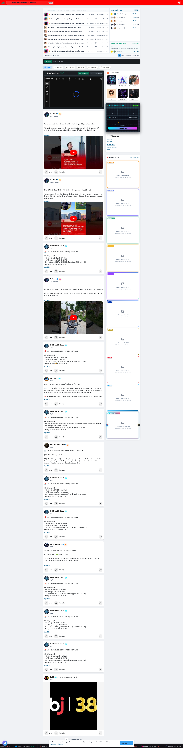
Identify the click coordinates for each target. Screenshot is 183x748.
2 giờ (51, 347)
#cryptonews (111, 144)
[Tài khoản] (179, 2)
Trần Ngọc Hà (120, 21)
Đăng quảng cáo (134, 157)
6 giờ (51, 580)
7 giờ (51, 613)
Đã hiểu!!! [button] (124, 743)
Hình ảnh (71, 67)
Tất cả (48, 67)
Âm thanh (93, 67)
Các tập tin (106, 67)
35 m (51, 182)
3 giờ (51, 414)
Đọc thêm (47, 135)
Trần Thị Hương (121, 14)
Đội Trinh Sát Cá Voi (57, 246)
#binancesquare (112, 147)
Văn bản (59, 67)
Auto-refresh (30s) (126, 55)
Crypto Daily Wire (56, 544)
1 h (51, 248)
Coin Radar (54, 378)
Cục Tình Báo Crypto (57, 445)
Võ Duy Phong (121, 24)
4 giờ (51, 480)
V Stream (53, 114)
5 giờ (51, 513)
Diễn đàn (56, 55)
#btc (108, 149)
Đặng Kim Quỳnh (121, 28)
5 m (51, 116)
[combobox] (30, 3)
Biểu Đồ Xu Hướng (83, 73)
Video (82, 67)
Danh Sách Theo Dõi (96, 73)
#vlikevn (109, 141)
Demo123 (119, 51)
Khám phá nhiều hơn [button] (56, 744)
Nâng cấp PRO (123, 128)
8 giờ (51, 646)
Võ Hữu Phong (121, 17)
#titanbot (110, 139)
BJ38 (52, 677)
